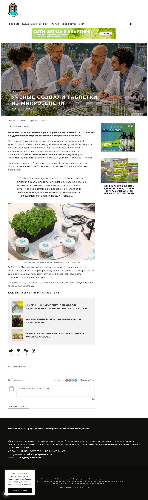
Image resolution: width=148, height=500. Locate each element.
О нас (82, 24)
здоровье (13, 367)
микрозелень (24, 367)
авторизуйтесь (88, 380)
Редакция (79, 479)
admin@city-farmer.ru (39, 454)
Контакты (63, 479)
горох (65, 158)
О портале (47, 479)
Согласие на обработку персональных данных (75, 483)
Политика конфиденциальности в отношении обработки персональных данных (75, 481)
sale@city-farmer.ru (29, 457)
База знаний (29, 24)
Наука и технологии (19, 91)
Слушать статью (21, 126)
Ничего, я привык (19, 490)
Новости (14, 24)
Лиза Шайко (19, 109)
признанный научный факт (68, 154)
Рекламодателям (99, 479)
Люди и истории (49, 24)
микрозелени (46, 141)
